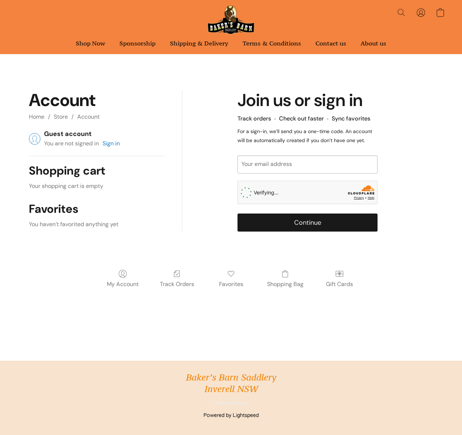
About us (373, 43)
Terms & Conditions (272, 43)
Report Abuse (231, 403)
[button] (231, 19)
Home (36, 116)
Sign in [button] (111, 143)
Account (88, 116)
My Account (123, 284)
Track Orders (177, 284)
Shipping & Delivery (199, 43)
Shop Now (90, 43)
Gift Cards (339, 284)
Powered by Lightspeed (231, 415)
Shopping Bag (285, 284)
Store (61, 116)
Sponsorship (137, 43)
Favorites (231, 284)
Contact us (330, 43)
